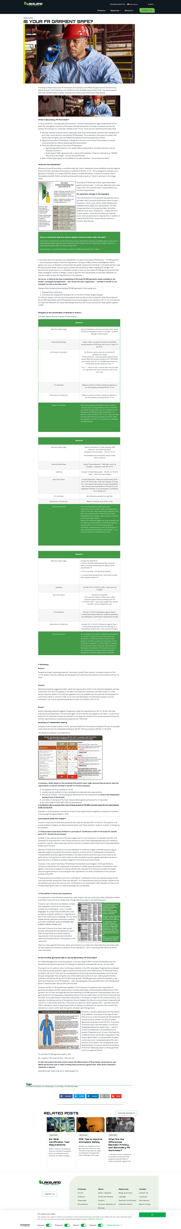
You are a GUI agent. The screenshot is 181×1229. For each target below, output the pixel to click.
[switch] (67, 1225)
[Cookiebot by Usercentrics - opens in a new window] (25, 1225)
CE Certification (33, 1086)
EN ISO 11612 (79, 168)
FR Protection (71, 1086)
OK (152, 1214)
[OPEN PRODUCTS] (106, 10)
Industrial (28, 18)
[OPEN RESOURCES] (120, 10)
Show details (113, 1225)
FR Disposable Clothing (53, 1086)
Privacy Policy (96, 1219)
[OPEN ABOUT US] (133, 10)
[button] (66, 1096)
